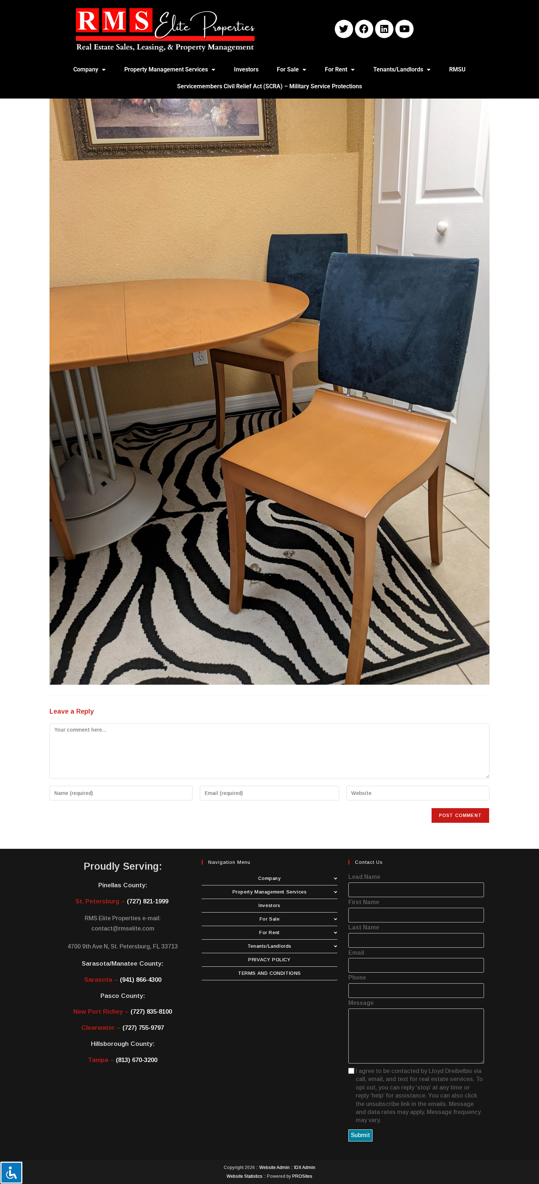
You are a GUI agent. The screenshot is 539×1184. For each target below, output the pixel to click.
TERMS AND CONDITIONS (269, 973)
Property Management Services (166, 69)
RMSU (457, 69)
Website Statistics (245, 1176)
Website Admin (274, 1167)
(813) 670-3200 (136, 1060)
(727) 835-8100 (151, 1011)
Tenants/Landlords (398, 69)
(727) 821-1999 (147, 901)
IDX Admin (304, 1167)
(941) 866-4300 (140, 979)
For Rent (336, 69)
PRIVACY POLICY (269, 959)
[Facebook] (364, 29)
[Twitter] (344, 29)
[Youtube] (404, 29)
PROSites (302, 1176)
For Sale (288, 69)
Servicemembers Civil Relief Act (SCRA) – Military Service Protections (269, 86)
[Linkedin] (384, 29)
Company (85, 69)
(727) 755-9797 (143, 1027)
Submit (360, 1135)
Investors (246, 69)
